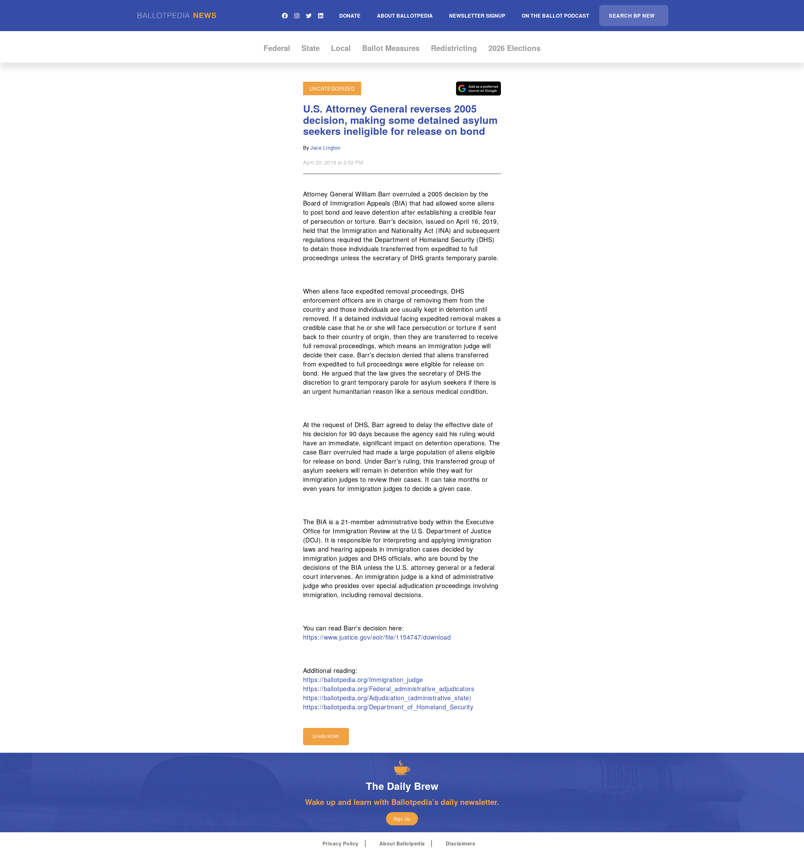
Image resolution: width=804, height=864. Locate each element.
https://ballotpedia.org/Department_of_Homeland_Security (388, 706)
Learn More (326, 736)
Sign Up (402, 819)
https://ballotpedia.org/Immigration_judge (363, 679)
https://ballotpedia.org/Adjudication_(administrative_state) (387, 697)
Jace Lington (325, 147)
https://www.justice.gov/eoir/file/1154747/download (377, 636)
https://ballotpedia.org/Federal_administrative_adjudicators (388, 688)
